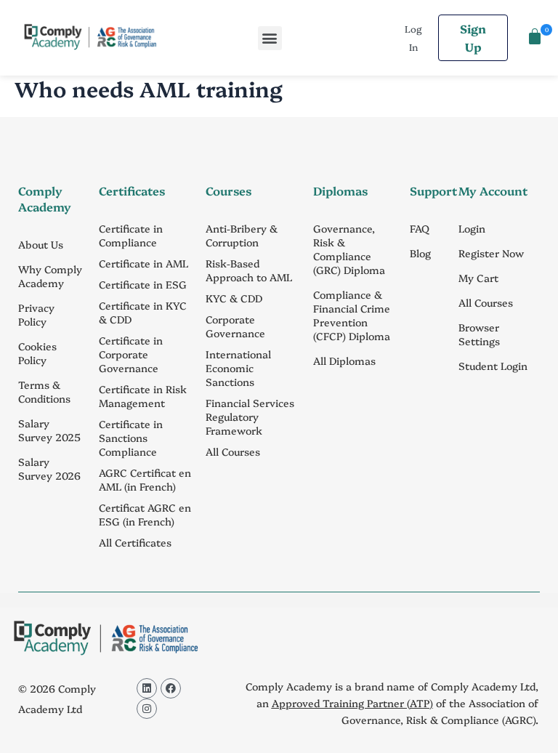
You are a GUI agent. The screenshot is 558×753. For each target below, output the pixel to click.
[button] (270, 38)
